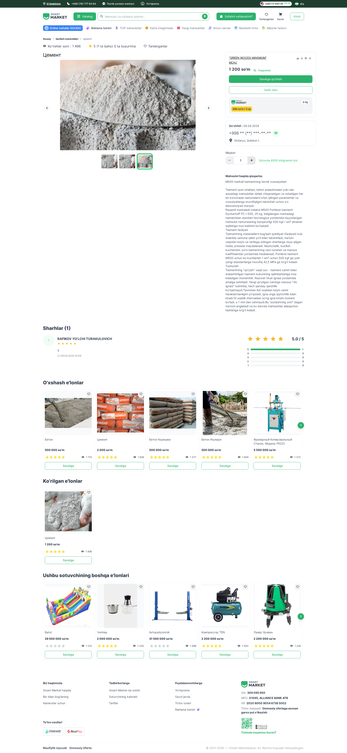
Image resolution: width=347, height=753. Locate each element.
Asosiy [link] (47, 38)
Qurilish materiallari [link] (67, 38)
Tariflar (113, 703)
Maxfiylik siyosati (55, 748)
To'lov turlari (183, 703)
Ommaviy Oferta (80, 748)
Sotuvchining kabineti (123, 696)
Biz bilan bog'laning (55, 696)
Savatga (68, 465)
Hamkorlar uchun (54, 703)
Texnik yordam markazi (120, 3)
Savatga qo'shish (270, 79)
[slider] (67, 343)
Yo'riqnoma (152, 3)
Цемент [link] (87, 38)
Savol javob (182, 696)
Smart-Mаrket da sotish (124, 690)
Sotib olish (271, 90)
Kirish (297, 16)
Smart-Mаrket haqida (57, 690)
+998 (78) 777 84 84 (83, 3)
